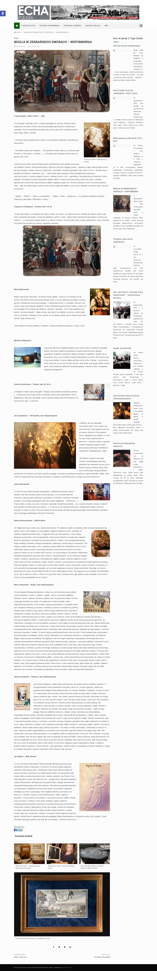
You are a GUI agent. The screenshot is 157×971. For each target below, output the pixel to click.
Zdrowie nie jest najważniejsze (126, 46)
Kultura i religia (92, 25)
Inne (106, 25)
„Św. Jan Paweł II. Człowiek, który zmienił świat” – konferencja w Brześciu (128, 295)
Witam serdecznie (20, 957)
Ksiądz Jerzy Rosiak (122, 348)
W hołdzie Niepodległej (102, 957)
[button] (3, 13)
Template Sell (67, 967)
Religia (16, 38)
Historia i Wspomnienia (49, 25)
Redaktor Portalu (21, 46)
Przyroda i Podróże (72, 25)
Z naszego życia (28, 25)
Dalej (133, 80)
